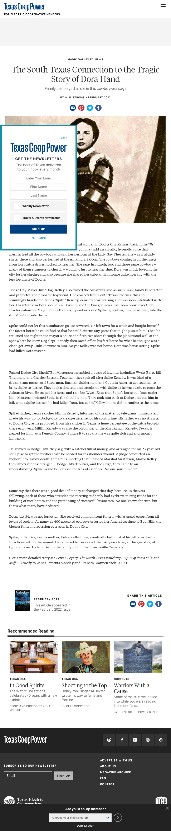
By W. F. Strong (72, 97)
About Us (108, 766)
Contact (107, 784)
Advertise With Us (116, 760)
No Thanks (39, 238)
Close (63, 138)
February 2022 (99, 97)
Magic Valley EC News (85, 59)
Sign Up (38, 229)
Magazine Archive (115, 772)
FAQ (103, 778)
